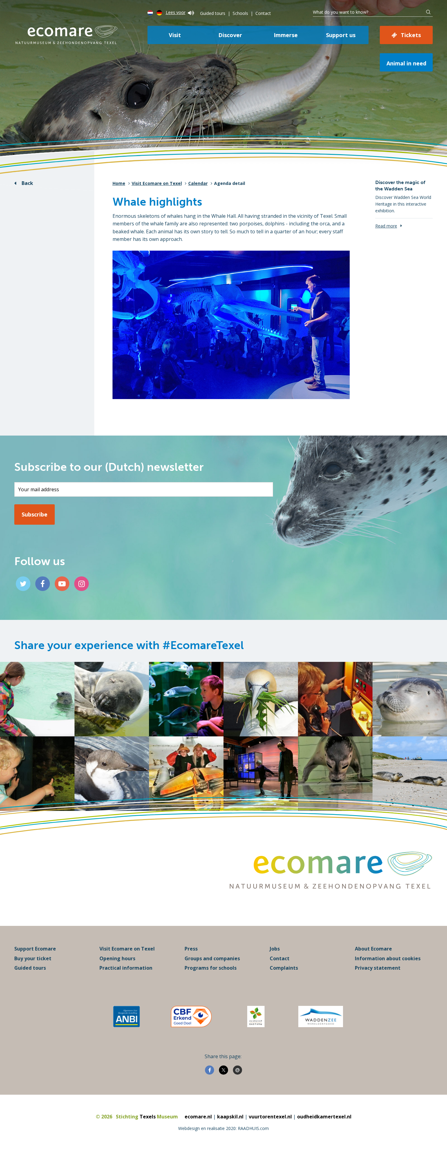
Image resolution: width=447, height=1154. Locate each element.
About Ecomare (373, 948)
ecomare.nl (198, 1116)
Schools (240, 13)
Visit (175, 35)
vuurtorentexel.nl (270, 1116)
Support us (340, 35)
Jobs (275, 948)
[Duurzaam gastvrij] (256, 1016)
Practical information (125, 968)
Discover (230, 35)
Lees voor (175, 12)
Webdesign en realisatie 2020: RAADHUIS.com (223, 1128)
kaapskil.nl (230, 1116)
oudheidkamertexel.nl (324, 1116)
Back (27, 183)
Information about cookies (388, 958)
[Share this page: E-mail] (237, 1070)
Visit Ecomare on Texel (157, 183)
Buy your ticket (32, 958)
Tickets (411, 35)
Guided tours (212, 13)
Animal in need (406, 63)
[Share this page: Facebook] (209, 1070)
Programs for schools (211, 968)
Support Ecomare (35, 948)
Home (119, 183)
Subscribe (34, 514)
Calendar (198, 183)
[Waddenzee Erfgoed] (320, 1016)
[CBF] (191, 1016)
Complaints (284, 968)
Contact (263, 13)
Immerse (286, 35)
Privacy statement (377, 968)
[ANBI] (126, 1016)
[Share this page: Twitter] (223, 1070)
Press (191, 948)
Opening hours (117, 958)
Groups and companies (212, 958)
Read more (386, 226)
